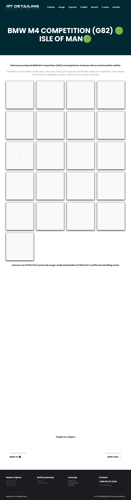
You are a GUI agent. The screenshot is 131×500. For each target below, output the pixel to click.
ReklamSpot (22, 496)
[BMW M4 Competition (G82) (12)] (111, 155)
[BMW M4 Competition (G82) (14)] (50, 186)
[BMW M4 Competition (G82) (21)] (19, 246)
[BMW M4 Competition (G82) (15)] (80, 186)
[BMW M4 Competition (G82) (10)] (50, 155)
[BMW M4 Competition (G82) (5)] (19, 125)
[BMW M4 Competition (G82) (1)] (19, 95)
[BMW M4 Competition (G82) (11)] (80, 155)
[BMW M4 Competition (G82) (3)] (80, 95)
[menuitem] (51, 7)
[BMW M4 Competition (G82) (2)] (50, 95)
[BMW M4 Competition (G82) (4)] (111, 95)
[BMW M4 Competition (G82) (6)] (50, 125)
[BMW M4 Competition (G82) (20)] (111, 216)
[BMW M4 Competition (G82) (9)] (19, 155)
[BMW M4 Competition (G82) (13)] (19, 186)
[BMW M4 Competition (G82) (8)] (111, 125)
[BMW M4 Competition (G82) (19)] (80, 216)
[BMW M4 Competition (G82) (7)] (80, 125)
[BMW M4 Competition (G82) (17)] (19, 216)
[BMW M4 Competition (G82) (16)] (111, 186)
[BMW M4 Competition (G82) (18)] (50, 216)
